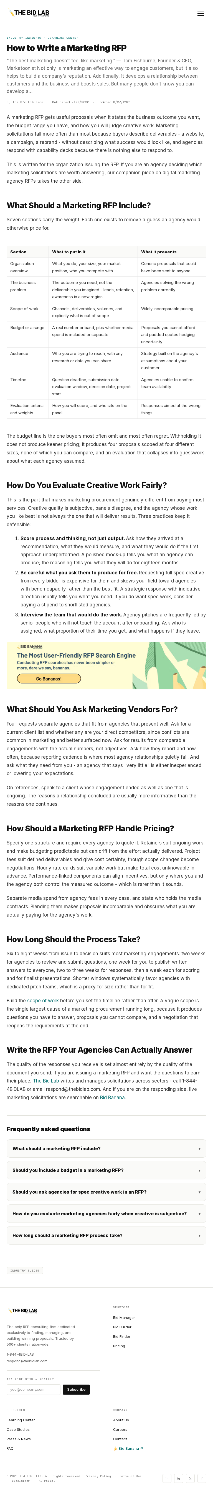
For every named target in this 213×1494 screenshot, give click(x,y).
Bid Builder (122, 1327)
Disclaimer (21, 1481)
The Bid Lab (46, 1081)
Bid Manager (124, 1317)
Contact (120, 1439)
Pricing (119, 1346)
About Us (121, 1420)
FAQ (10, 1448)
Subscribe (76, 1389)
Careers (120, 1429)
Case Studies (18, 1429)
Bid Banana (112, 1097)
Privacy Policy (98, 1476)
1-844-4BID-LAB (20, 1354)
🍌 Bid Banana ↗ (128, 1448)
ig (178, 1478)
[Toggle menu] (200, 13)
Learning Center (21, 1420)
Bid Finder (121, 1336)
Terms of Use (131, 1476)
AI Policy (47, 1481)
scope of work (43, 1000)
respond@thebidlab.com (27, 1361)
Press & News (19, 1439)
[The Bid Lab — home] (29, 13)
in (167, 1478)
